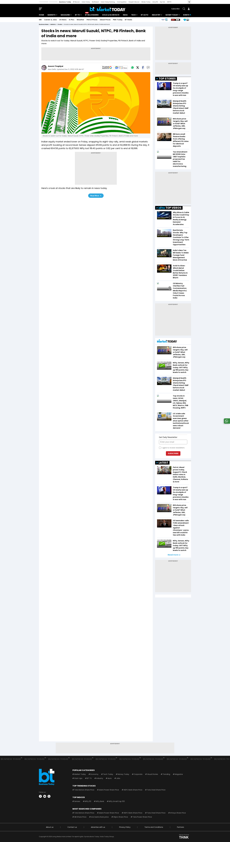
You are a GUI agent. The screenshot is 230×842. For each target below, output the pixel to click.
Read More (94, 196)
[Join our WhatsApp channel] (226, 423)
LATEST (163, 462)
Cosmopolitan (121, 2)
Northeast (95, 2)
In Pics (71, 19)
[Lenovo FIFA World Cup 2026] (175, 19)
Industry (156, 15)
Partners (180, 827)
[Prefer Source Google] (107, 67)
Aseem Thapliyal (55, 66)
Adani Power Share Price (109, 790)
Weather (80, 19)
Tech (133, 15)
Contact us (72, 827)
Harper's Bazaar (134, 2)
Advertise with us (98, 827)
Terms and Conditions (153, 827)
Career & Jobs (50, 19)
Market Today (80, 774)
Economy (94, 774)
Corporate (138, 774)
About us (49, 827)
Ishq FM (155, 2)
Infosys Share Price (178, 813)
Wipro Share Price (120, 817)
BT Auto (144, 15)
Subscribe (175, 9)
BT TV (77, 15)
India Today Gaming (108, 2)
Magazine (65, 15)
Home (41, 15)
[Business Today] (107, 8)
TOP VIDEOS (173, 207)
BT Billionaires (92, 15)
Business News (44, 24)
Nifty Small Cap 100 (117, 801)
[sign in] (188, 8)
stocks (60, 24)
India (125, 15)
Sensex (77, 801)
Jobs (118, 778)
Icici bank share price (100, 817)
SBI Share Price (80, 817)
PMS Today (117, 19)
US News (62, 19)
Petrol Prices (92, 19)
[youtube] (44, 796)
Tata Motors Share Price (84, 790)
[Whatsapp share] (132, 67)
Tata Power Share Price (142, 817)
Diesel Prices (105, 19)
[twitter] (49, 796)
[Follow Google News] (121, 67)
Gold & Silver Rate (110, 15)
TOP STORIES (167, 78)
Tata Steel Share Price (156, 790)
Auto (110, 778)
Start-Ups (78, 778)
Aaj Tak (162, 2)
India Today (86, 2)
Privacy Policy (124, 827)
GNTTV (169, 2)
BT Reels (128, 19)
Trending (166, 774)
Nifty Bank (100, 801)
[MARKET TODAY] (167, 342)
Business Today (65, 2)
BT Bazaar (76, 2)
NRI (40, 19)
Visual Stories (152, 774)
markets (53, 24)
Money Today (172, 15)
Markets (51, 15)
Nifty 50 (88, 801)
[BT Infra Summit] (165, 19)
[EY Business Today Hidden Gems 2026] (186, 19)
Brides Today (146, 2)
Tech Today (108, 774)
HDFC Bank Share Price (133, 790)
